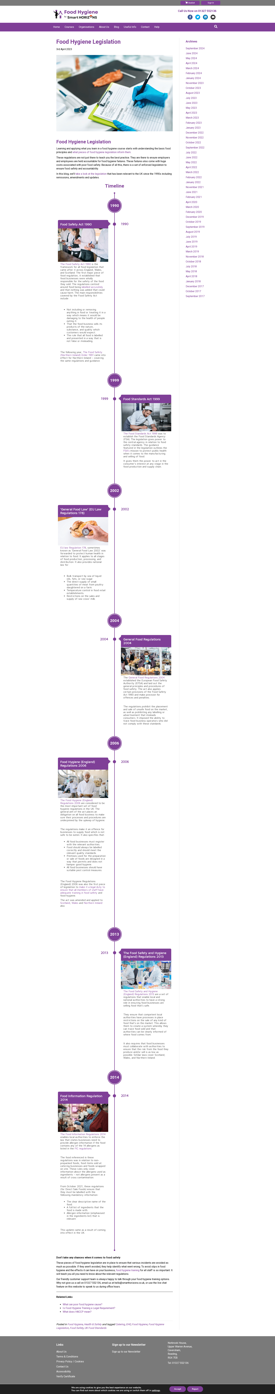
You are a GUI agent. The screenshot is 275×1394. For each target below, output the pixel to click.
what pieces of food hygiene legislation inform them (102, 152)
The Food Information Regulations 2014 (83, 1134)
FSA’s (126, 450)
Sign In (211, 3)
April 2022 (191, 167)
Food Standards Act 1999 (141, 399)
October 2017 (193, 291)
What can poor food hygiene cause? (82, 1304)
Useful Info (130, 26)
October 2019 (193, 221)
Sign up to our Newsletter (126, 1351)
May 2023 (191, 107)
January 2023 (193, 127)
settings (156, 1390)
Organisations (86, 26)
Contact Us (62, 1366)
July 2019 (191, 236)
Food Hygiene (75, 1324)
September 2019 (195, 226)
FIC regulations (83, 1148)
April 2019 (191, 246)
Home (56, 26)
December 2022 (195, 132)
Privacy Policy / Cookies (70, 1361)
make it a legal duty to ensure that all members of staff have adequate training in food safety (82, 890)
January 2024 (193, 78)
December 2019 (195, 216)
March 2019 (192, 251)
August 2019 (193, 231)
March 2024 (192, 68)
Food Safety (76, 1327)
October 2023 (193, 87)
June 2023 (191, 102)
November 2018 (195, 256)
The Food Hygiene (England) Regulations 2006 (76, 801)
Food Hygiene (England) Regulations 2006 (77, 763)
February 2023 (194, 122)
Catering (120, 1324)
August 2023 (193, 92)
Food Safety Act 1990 (76, 224)
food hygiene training (127, 1270)
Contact (145, 26)
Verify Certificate (65, 1376)
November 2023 (195, 83)
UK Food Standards (95, 1327)
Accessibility (63, 1371)
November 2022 (195, 137)
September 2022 (195, 147)
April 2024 (191, 63)
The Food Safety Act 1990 (75, 264)
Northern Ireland (93, 902)
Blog (116, 26)
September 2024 (195, 48)
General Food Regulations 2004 (147, 677)
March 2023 (192, 117)
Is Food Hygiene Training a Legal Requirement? (89, 1308)
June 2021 (191, 192)
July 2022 (191, 152)
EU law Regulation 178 (73, 547)
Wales (75, 902)
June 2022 (191, 157)
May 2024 (191, 58)
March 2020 (192, 207)
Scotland (65, 902)
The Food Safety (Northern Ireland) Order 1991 (81, 353)
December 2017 (195, 286)
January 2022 (193, 182)
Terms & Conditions (67, 1356)
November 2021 (195, 187)
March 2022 (192, 172)
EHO (128, 1324)
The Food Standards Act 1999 (140, 433)
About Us (104, 26)
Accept (177, 1389)
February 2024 (194, 73)
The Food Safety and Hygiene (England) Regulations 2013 (144, 954)
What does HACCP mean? (77, 1311)
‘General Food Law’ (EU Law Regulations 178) (80, 511)
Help (156, 26)
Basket (191, 3)
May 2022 (191, 162)
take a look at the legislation (91, 173)
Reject (195, 1389)
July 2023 (191, 98)
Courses (69, 26)
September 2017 (195, 296)
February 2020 (194, 211)
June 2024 (191, 53)
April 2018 (191, 276)
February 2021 (194, 197)
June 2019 (191, 241)
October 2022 (193, 142)
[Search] (216, 26)
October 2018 (193, 261)
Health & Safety (93, 1324)
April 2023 (191, 112)
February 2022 (194, 177)
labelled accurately (92, 286)
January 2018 (193, 281)
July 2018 (191, 266)
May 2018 (191, 271)
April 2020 (191, 202)
